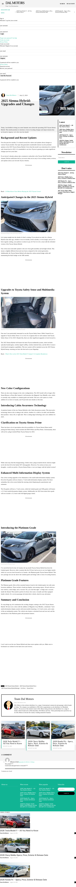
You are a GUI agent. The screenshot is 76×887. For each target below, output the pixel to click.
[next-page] (74, 12)
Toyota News (30, 688)
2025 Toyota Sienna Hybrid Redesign (10, 688)
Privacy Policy (4, 42)
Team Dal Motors (11, 95)
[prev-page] (15, 12)
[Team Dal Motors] (3, 95)
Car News (44, 111)
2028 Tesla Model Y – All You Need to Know (24, 11)
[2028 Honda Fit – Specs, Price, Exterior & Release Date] (63, 730)
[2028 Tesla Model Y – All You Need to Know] (13, 730)
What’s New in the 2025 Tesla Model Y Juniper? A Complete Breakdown (26, 354)
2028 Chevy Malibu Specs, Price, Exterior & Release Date (44, 11)
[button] (62, 4)
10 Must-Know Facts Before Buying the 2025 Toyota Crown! (23, 191)
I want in (66, 161)
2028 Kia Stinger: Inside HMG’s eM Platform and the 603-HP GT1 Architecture (66, 142)
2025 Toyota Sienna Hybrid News (28, 686)
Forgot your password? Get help (8, 38)
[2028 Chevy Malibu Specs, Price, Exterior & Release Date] (38, 730)
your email (3, 51)
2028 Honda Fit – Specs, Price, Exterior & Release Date (63, 11)
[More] (52, 121)
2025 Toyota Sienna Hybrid (12, 686)
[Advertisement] (28, 177)
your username (4, 25)
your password (4, 31)
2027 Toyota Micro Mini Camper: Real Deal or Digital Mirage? (66, 192)
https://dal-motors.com (20, 702)
